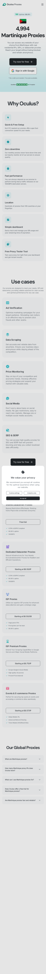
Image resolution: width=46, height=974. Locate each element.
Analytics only (31, 493)
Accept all (23, 498)
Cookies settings (14, 493)
